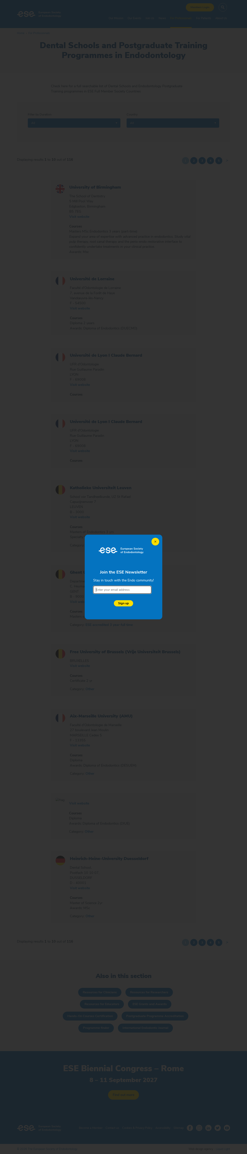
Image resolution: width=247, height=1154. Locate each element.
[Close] (155, 541)
